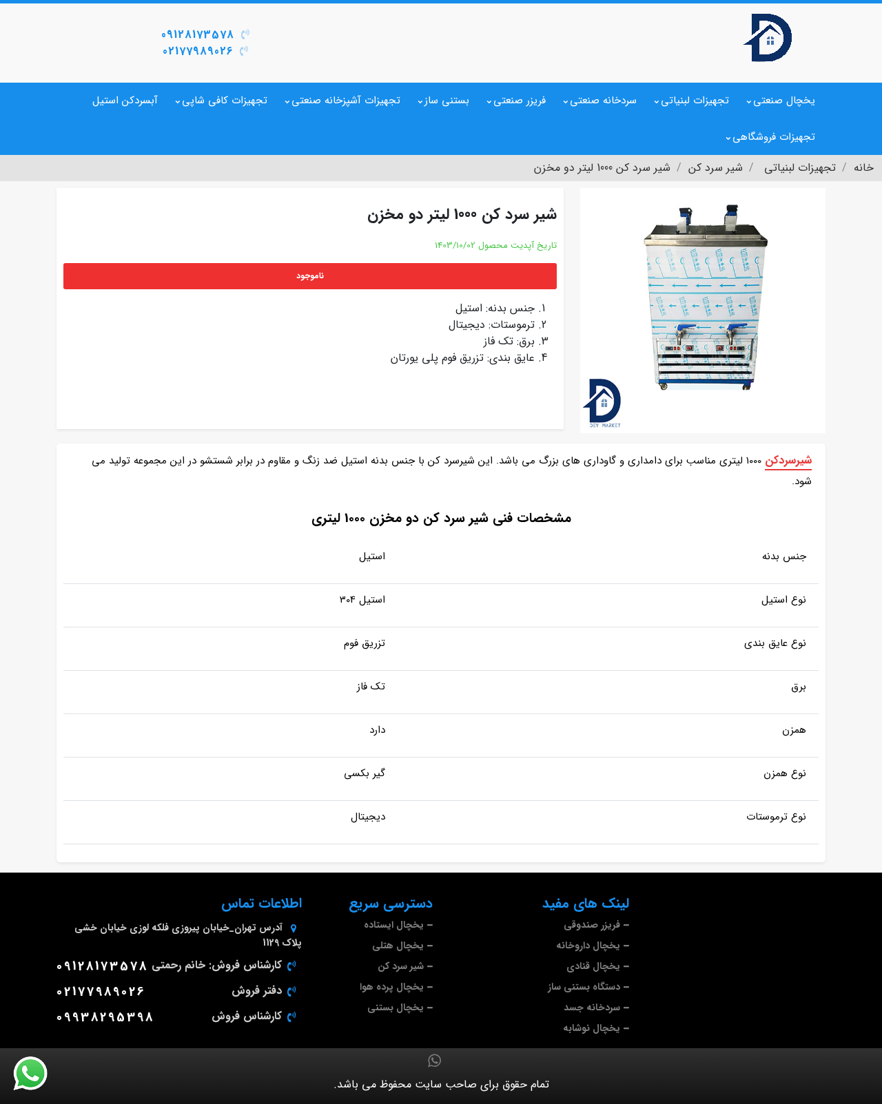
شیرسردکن (788, 460)
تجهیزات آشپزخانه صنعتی (345, 100)
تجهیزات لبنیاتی (695, 100)
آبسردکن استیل (125, 100)
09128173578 (197, 34)
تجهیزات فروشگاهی (773, 137)
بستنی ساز (446, 100)
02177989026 (198, 51)
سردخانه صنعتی (603, 100)
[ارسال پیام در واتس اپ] (38, 1074)
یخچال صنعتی (784, 100)
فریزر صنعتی (519, 100)
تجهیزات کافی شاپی (224, 100)
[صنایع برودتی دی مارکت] (768, 38)
